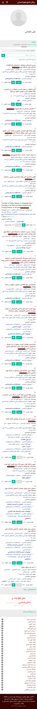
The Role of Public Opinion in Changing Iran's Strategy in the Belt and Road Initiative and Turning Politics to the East (16, 205)
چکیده (18, 82)
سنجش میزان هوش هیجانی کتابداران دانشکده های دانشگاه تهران (20, 489)
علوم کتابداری (26, 327)
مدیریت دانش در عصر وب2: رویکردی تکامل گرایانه (21, 420)
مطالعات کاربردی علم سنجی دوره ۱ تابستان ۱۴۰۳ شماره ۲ (17, 140)
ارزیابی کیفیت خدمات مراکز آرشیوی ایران (18, 155)
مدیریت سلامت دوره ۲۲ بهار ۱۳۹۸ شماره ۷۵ (20, 241)
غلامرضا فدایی (18, 493)
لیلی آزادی (11, 265)
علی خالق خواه (32, 629)
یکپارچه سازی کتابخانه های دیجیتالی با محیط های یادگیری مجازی (21, 372)
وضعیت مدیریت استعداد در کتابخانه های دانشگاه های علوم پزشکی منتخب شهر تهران (20, 233)
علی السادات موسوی (13, 423)
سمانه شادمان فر (31, 649)
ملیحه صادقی (8, 315)
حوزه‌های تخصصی (27, 79)
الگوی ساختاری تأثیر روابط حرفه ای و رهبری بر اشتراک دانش (20, 178)
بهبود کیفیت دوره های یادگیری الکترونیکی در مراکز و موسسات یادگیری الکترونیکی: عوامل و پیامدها (20, 311)
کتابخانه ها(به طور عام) (24, 516)
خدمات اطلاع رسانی (14, 444)
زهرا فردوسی (26, 69)
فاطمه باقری (19, 181)
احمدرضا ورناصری (17, 135)
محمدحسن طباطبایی (30, 690)
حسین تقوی (11, 181)
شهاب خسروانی (26, 570)
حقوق (15, 606)
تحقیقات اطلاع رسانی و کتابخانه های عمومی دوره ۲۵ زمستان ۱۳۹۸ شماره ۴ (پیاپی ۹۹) (20, 268)
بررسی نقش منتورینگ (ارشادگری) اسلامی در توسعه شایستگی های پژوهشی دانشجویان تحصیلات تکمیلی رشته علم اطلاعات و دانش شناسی (18, 260)
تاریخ (18, 579)
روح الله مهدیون (26, 315)
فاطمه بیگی (27, 135)
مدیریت (18, 245)
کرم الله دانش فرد (6, 212)
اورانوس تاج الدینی (25, 423)
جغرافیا (18, 475)
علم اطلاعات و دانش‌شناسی (13, 324)
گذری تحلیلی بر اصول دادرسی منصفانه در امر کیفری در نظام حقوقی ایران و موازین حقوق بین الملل (20, 90)
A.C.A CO (14, 706)
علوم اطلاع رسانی (25, 437)
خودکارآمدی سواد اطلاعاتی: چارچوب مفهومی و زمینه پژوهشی (20, 285)
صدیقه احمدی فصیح (16, 157)
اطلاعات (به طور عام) (13, 437)
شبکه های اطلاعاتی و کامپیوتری (11, 451)
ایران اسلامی (12, 579)
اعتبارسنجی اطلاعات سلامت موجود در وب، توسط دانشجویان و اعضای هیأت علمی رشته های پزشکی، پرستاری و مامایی (21, 346)
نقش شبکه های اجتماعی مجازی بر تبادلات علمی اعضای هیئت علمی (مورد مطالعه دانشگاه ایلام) (19, 132)
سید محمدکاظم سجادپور (17, 210)
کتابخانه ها (27, 504)
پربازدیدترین (16, 44)
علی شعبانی (18, 69)
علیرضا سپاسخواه (17, 469)
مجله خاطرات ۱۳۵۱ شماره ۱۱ (25, 574)
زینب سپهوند (26, 236)
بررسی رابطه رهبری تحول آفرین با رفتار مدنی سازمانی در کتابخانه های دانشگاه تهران (19, 396)
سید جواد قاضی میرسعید (29, 665)
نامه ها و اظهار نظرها (27, 567)
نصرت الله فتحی (16, 570)
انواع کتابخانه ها (12, 516)
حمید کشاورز (26, 289)
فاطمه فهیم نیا (10, 289)
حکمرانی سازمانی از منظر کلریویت (20, 109)
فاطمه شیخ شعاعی (17, 236)
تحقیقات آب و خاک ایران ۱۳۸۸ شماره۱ (22, 471)
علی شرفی (19, 111)
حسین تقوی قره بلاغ (16, 399)
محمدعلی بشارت (8, 493)
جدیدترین (24, 44)
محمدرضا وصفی (9, 351)
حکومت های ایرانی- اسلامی (23, 581)
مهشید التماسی (10, 69)
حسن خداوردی (31, 672)
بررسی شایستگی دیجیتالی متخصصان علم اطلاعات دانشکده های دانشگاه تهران (21, 66)
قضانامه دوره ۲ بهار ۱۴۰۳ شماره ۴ (23, 96)
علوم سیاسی (20, 606)
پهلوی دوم (11, 581)
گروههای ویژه (10, 245)
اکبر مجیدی (27, 375)
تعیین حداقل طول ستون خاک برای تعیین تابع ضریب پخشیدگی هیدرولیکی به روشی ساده (20, 465)
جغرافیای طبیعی (10, 475)
